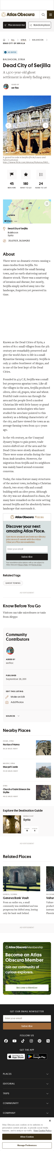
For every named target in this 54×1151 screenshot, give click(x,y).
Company (9, 1113)
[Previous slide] (8, 126)
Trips (6, 1093)
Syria (26, 819)
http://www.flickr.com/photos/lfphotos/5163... (26, 162)
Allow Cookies (27, 1137)
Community (11, 1103)
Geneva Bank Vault (16, 898)
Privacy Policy (23, 565)
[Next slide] (46, 126)
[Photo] (43, 747)
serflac (10, 663)
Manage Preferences (26, 1145)
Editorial (9, 1084)
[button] (12, 174)
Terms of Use (36, 565)
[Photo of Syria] (12, 824)
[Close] (50, 1120)
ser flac (15, 88)
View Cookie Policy (42, 1131)
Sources (10, 716)
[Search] (43, 15)
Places (7, 1074)
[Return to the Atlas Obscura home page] (18, 15)
